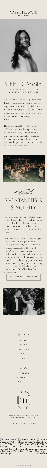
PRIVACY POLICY (27, 465)
